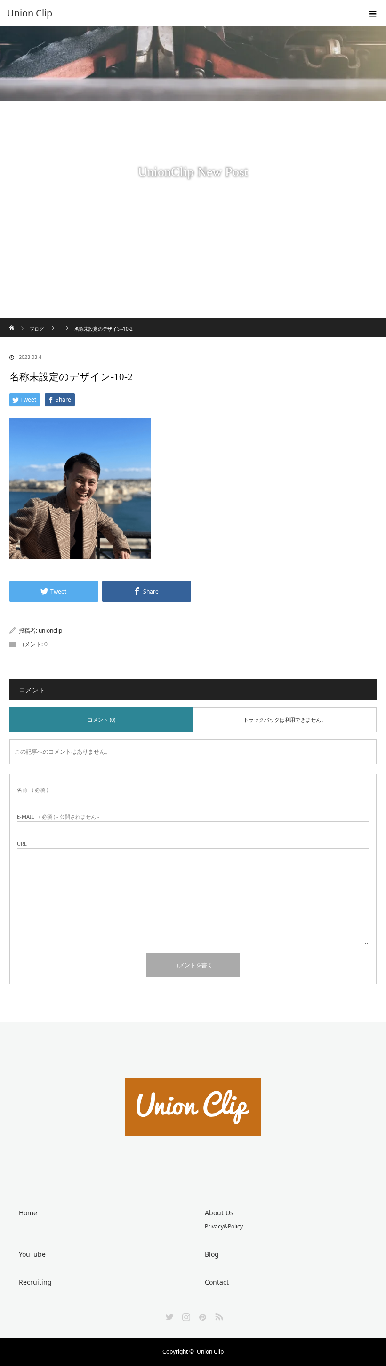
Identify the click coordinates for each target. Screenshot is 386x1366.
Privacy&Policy (224, 1226)
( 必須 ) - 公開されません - (58, 816)
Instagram (185, 1315)
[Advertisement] (193, 247)
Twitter (168, 1315)
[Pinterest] (201, 1315)
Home (28, 1212)
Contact (217, 1281)
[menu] (373, 13)
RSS (218, 1315)
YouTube (32, 1254)
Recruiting (35, 1281)
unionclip (50, 630)
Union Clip (210, 1352)
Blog (212, 1254)
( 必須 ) (32, 789)
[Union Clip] (179, 13)
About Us (219, 1212)
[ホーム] (12, 321)
